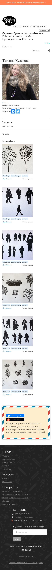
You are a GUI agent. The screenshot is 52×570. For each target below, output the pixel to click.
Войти (47, 43)
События (5, 478)
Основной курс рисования (12, 491)
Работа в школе (8, 462)
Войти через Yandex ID (18, 419)
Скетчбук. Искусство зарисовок (15, 498)
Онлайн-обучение (12, 33)
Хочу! (17, 539)
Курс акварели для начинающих (15, 494)
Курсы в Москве (34, 33)
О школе (5, 456)
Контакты (27, 39)
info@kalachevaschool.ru (24, 517)
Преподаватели (11, 39)
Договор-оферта (26, 556)
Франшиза (6, 469)
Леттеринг (6, 501)
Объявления (7, 482)
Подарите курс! (8, 504)
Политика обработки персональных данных (26, 562)
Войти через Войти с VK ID (18, 416)
